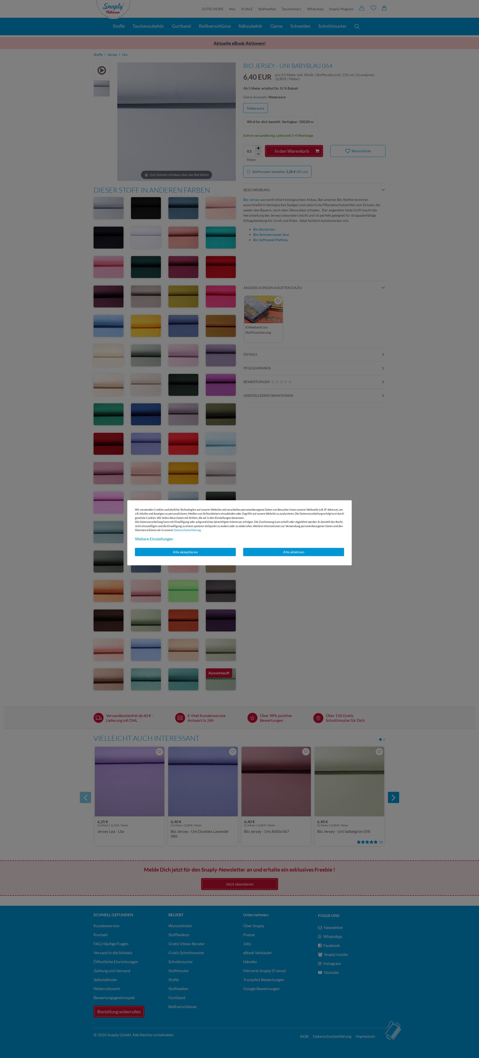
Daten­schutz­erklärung (187, 530)
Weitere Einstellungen (154, 538)
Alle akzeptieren (185, 552)
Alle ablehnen (293, 552)
